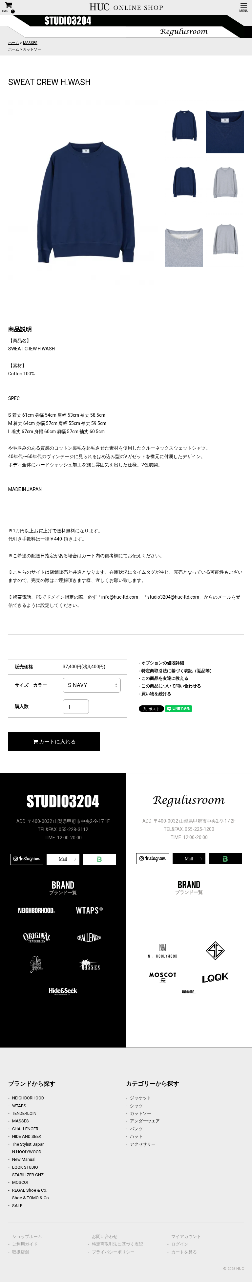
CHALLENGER (25, 1129)
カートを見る (184, 1252)
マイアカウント (186, 1236)
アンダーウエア (145, 1121)
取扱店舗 (20, 1252)
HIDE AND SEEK (26, 1136)
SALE (17, 1206)
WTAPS (19, 1106)
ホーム (13, 43)
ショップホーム (27, 1236)
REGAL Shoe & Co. (29, 1190)
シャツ (136, 1106)
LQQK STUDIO (25, 1167)
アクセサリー (143, 1144)
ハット (136, 1136)
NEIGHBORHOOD (28, 1098)
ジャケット (140, 1098)
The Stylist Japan (28, 1144)
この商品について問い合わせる (171, 686)
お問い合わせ (104, 1236)
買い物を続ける (156, 694)
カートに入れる (57, 741)
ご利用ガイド (25, 1244)
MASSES (30, 43)
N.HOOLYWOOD (26, 1152)
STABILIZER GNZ (28, 1175)
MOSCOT (20, 1182)
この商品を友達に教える (164, 678)
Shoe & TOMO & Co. (31, 1198)
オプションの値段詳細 (162, 663)
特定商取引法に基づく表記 (117, 1244)
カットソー (32, 49)
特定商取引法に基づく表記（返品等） (177, 671)
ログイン (179, 1244)
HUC (240, 1268)
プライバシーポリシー (113, 1252)
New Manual (23, 1159)
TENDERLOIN (24, 1113)
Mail (63, 859)
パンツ (136, 1129)
